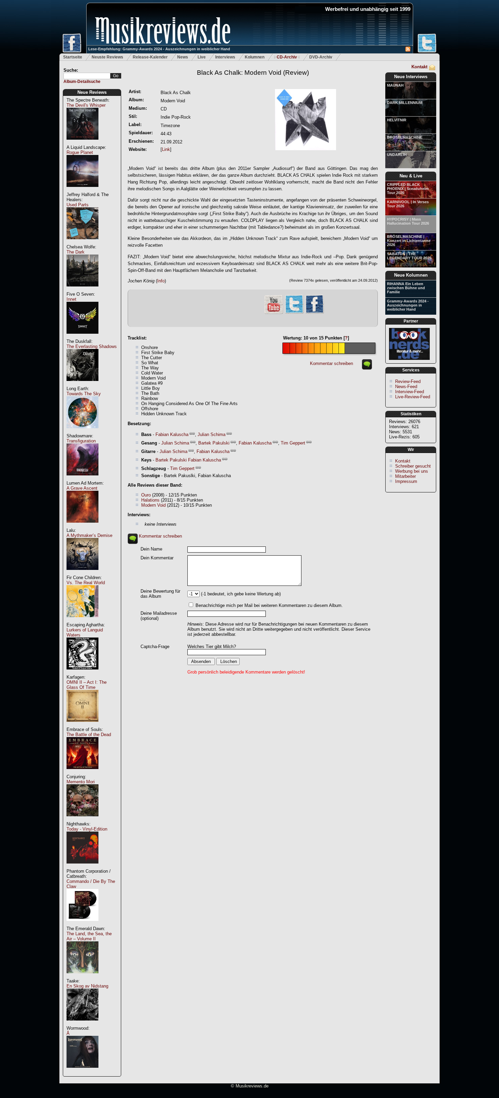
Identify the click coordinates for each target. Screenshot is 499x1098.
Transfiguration (81, 440)
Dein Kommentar (157, 557)
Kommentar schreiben (331, 363)
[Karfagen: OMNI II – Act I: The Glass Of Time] (82, 725)
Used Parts (78, 204)
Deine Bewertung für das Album (160, 594)
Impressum (406, 481)
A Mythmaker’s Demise (89, 535)
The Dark (76, 252)
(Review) (253, 72)
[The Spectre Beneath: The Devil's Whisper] (82, 143)
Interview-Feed (409, 391)
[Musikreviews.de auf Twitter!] (294, 312)
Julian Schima (211, 434)
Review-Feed (408, 381)
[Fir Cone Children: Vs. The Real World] (82, 620)
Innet (71, 299)
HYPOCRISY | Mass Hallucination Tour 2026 (408, 221)
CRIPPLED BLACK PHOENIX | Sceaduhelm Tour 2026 (408, 188)
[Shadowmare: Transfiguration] (82, 479)
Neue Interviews (410, 76)
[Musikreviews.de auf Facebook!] (314, 312)
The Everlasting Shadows (92, 346)
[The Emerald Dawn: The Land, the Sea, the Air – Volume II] (82, 976)
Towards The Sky (84, 393)
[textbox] (86, 76)
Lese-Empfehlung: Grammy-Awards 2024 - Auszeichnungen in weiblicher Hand (159, 49)
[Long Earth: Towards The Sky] (82, 431)
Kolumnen (254, 57)
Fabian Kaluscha (171, 434)
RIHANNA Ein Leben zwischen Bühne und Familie (406, 288)
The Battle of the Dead (89, 734)
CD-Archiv (287, 57)
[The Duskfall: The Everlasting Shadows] (82, 384)
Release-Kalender (150, 57)
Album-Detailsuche (81, 81)
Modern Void (153, 505)
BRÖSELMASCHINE (404, 137)
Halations (150, 500)
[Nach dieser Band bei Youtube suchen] (273, 313)
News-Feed (406, 386)
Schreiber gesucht (413, 466)
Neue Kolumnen (411, 275)
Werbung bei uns (411, 471)
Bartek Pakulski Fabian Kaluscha (188, 460)
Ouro (146, 495)
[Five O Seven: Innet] (82, 337)
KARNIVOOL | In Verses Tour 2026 (408, 204)
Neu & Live (411, 175)
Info (161, 280)
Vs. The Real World (86, 582)
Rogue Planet (80, 152)
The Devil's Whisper (86, 105)
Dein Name (151, 549)
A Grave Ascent (82, 488)
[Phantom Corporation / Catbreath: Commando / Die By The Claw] (82, 924)
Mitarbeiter (405, 476)
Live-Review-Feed (412, 396)
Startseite (72, 57)
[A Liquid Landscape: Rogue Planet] (82, 190)
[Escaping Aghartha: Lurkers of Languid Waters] (82, 673)
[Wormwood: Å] (82, 1071)
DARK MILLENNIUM (404, 103)
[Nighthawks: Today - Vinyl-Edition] (82, 867)
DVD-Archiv (320, 57)
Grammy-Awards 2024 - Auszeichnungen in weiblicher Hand (408, 305)
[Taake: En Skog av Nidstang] (82, 1024)
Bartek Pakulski (213, 443)
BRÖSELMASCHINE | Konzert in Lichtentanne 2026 (408, 240)
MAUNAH (395, 85)
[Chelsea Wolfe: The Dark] (82, 290)
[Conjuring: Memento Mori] (82, 819)
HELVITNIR (396, 120)
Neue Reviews (92, 92)
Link (166, 149)
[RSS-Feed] (407, 50)
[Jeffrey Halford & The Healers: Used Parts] (82, 242)
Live (202, 57)
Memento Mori (81, 781)
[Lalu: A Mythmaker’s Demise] (82, 573)
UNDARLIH (397, 155)
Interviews (225, 57)
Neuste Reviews (107, 57)
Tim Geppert (293, 443)
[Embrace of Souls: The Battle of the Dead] (82, 772)
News (182, 57)
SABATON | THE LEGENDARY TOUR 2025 (409, 256)
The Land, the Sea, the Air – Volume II (89, 936)
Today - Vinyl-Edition (87, 829)
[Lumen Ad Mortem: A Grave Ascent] (82, 526)
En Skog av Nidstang (87, 986)
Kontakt (419, 66)
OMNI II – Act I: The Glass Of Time (87, 685)
